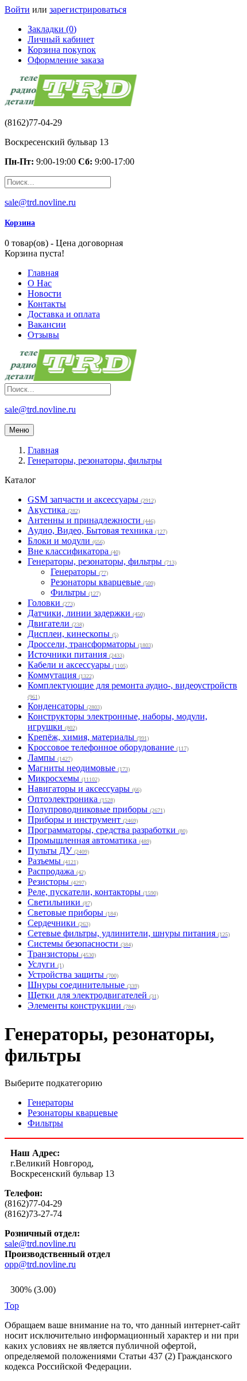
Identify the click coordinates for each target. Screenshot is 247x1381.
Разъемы (53, 861)
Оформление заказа (66, 60)
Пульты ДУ (58, 850)
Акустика (54, 510)
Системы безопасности (80, 943)
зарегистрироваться (87, 9)
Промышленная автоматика (89, 840)
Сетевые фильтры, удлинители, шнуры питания (129, 933)
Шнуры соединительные (83, 985)
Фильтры (76, 592)
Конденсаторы (65, 706)
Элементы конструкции (82, 1005)
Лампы (50, 758)
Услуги (46, 964)
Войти (17, 9)
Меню (19, 430)
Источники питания (76, 654)
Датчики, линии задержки (86, 613)
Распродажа (57, 871)
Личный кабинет (61, 39)
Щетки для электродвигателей (93, 995)
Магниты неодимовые (79, 768)
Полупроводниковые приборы (96, 809)
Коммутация (61, 675)
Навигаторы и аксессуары (84, 788)
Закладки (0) (52, 29)
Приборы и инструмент (83, 819)
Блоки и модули (66, 541)
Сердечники (59, 923)
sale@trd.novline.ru (40, 202)
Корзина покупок (62, 50)
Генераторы (79, 572)
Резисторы (57, 881)
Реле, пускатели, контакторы (93, 892)
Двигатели (56, 623)
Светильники (60, 902)
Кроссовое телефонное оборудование (108, 747)
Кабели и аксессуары (78, 665)
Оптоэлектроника (71, 799)
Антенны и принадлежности (91, 520)
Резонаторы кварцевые (103, 582)
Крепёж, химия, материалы (88, 737)
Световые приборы (73, 912)
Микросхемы (63, 778)
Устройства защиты (73, 974)
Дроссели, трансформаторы (90, 644)
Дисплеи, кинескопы (73, 634)
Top (12, 1305)
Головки (51, 603)
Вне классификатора (74, 551)
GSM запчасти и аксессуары (92, 499)
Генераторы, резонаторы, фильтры (102, 561)
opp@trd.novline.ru (40, 1264)
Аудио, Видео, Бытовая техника (97, 530)
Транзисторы (62, 954)
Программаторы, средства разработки (107, 830)
